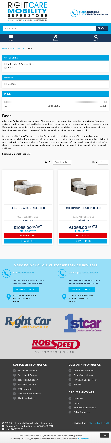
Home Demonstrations (85, 407)
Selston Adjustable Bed (28, 208)
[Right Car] (27, 321)
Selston (12, 84)
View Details (28, 241)
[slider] (5, 102)
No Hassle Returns (27, 370)
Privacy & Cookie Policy (85, 380)
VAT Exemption (25, 389)
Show (94, 162)
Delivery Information (84, 370)
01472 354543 (90, 272)
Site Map (78, 384)
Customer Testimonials (29, 393)
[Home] (27, 11)
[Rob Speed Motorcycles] (55, 346)
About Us (78, 398)
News (76, 403)
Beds (10, 67)
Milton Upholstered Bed (83, 208)
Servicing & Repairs (27, 375)
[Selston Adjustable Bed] (28, 186)
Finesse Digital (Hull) (99, 423)
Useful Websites (26, 398)
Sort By (48, 162)
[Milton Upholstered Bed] (83, 186)
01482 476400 (26, 272)
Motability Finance (27, 384)
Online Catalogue (17, 49)
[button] (55, 37)
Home (4, 49)
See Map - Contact (26, 289)
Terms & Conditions (83, 375)
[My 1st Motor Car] (83, 325)
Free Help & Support (28, 380)
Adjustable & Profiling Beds (21, 64)
